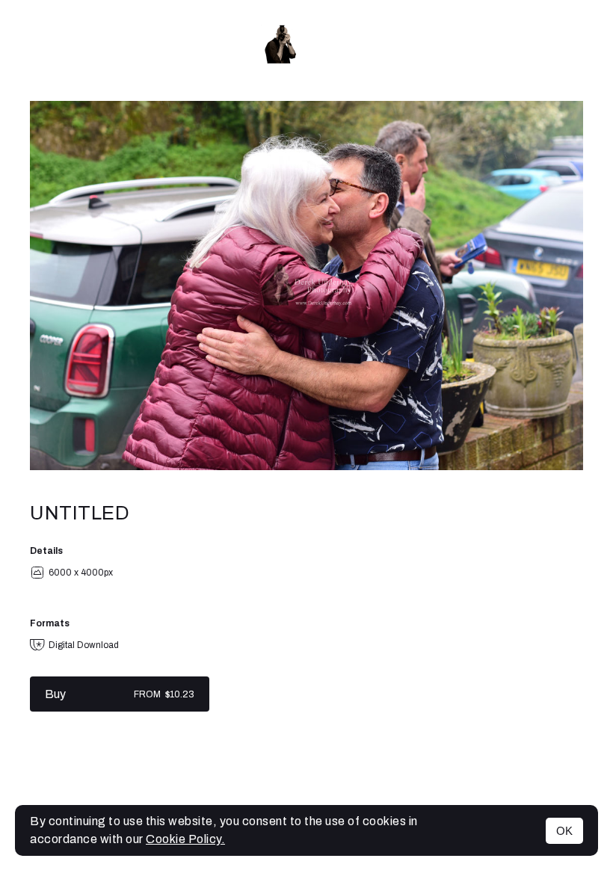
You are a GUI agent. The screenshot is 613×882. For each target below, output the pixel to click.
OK (564, 830)
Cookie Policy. (185, 839)
